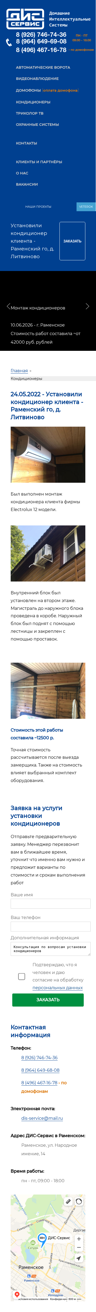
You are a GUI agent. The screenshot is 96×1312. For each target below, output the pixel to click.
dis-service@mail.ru (42, 1118)
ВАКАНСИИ (27, 184)
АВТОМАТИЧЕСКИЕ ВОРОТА (43, 67)
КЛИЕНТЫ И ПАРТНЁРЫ (39, 162)
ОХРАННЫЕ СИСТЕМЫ (37, 124)
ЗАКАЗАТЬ (48, 999)
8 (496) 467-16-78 (39, 1082)
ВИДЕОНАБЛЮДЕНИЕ (37, 78)
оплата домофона (60, 90)
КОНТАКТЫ (26, 143)
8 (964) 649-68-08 (40, 1070)
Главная (19, 370)
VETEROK (86, 207)
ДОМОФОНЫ (28, 90)
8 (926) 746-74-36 (39, 1057)
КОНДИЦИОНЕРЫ (33, 102)
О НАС (22, 173)
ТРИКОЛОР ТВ (29, 113)
